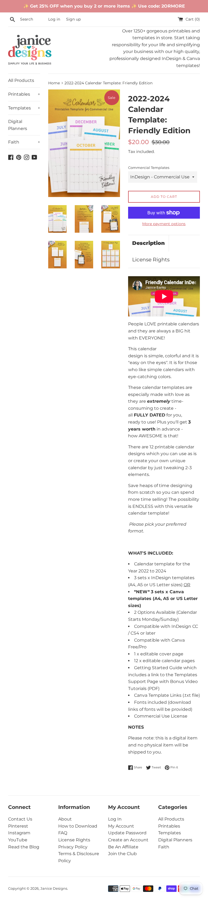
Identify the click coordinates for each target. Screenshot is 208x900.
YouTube (17, 839)
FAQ (62, 832)
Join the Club (122, 853)
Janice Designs (53, 888)
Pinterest (18, 826)
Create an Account (128, 839)
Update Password (127, 832)
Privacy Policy (72, 846)
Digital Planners (17, 125)
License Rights (151, 259)
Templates (24, 108)
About (65, 819)
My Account (121, 826)
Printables (24, 94)
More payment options (164, 223)
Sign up (73, 19)
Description (148, 243)
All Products (21, 80)
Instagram (19, 832)
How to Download (77, 826)
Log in (54, 19)
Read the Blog (23, 846)
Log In (115, 819)
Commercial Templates (148, 168)
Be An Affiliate (123, 846)
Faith (24, 142)
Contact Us (20, 819)
